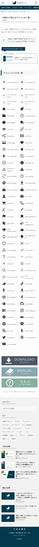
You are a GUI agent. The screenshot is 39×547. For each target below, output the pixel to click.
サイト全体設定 (27, 425)
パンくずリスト (17, 428)
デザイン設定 (6, 428)
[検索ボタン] (36, 3)
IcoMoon (19, 41)
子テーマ (22, 435)
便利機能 (5, 435)
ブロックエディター (8, 432)
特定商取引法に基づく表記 (23, 533)
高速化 (14, 439)
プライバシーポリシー (19, 535)
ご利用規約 (11, 533)
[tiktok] (19, 529)
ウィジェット (27, 421)
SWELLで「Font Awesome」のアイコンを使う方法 (25, 58)
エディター (5, 425)
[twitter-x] (14, 529)
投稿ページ (5, 439)
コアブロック (16, 425)
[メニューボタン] (3, 3)
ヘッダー (19, 432)
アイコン (17, 421)
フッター (27, 428)
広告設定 (30, 435)
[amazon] (25, 529)
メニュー (27, 432)
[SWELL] (19, 3)
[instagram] (17, 529)
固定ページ (13, 435)
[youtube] (22, 529)
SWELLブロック (7, 421)
